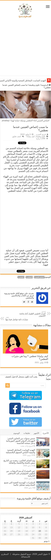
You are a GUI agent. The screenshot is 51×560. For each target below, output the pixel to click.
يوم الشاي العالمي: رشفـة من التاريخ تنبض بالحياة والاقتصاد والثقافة (19, 461)
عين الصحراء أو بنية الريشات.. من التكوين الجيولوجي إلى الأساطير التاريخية (20, 473)
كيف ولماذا (30, 136)
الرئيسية (45, 85)
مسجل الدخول (18, 377)
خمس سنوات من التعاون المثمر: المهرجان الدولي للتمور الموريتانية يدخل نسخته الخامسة (20, 440)
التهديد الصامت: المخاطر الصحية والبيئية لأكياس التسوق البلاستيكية (20, 451)
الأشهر (36, 433)
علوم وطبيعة (34, 85)
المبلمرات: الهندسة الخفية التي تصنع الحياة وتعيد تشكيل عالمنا (19, 483)
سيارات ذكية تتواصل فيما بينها (16, 319)
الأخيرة (46, 433)
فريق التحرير (41, 134)
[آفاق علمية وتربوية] (25, 11)
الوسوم (16, 433)
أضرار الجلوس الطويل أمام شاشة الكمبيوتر (32, 314)
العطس (21, 277)
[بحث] (7, 385)
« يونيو (46, 541)
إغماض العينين (39, 277)
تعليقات (26, 433)
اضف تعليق (16, 136)
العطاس (29, 277)
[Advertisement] (25, 47)
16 (39, 531)
